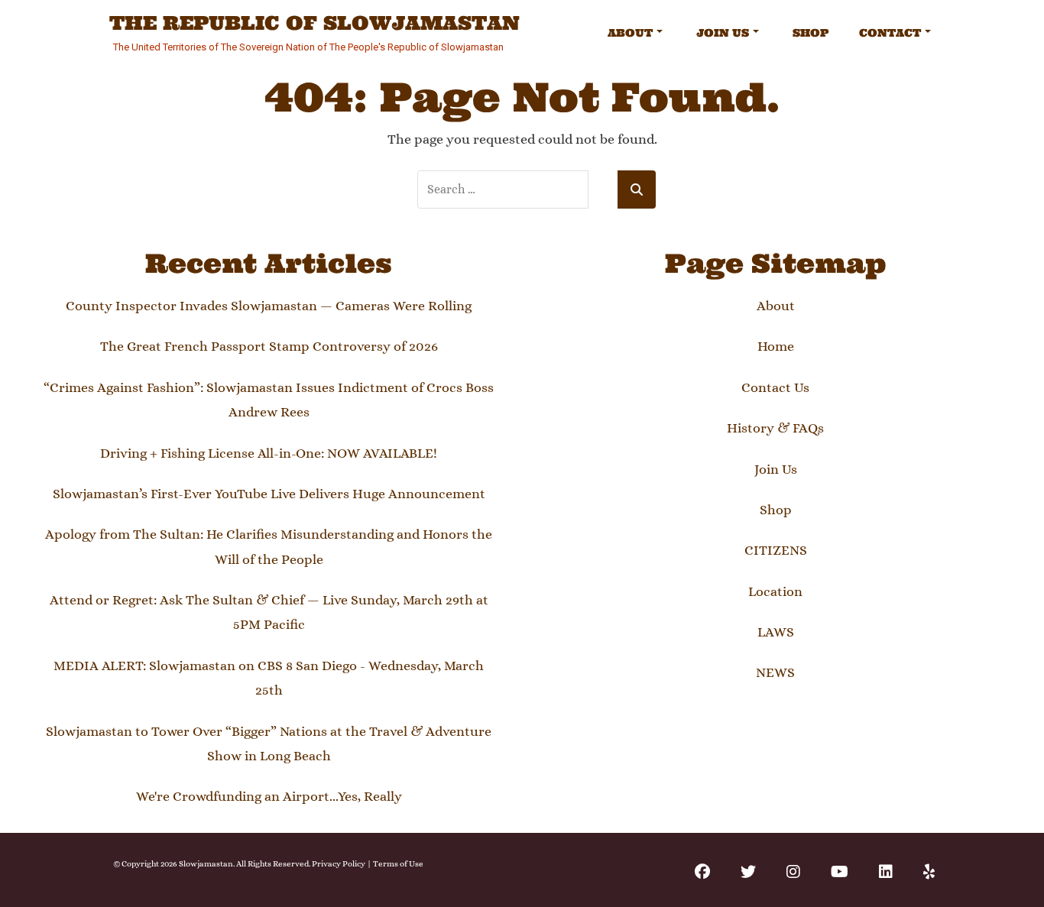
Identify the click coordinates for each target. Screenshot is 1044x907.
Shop (810, 33)
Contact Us (775, 387)
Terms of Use (398, 864)
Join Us (722, 33)
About (630, 33)
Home (775, 346)
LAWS (775, 632)
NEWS (775, 672)
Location (775, 591)
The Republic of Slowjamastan (314, 23)
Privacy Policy (338, 864)
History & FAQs (775, 428)
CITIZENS (775, 550)
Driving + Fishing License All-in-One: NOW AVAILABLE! (268, 453)
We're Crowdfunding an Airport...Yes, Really (269, 796)
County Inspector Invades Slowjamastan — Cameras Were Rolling (269, 305)
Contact (890, 33)
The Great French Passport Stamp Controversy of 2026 (269, 346)
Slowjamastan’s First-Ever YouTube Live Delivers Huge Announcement (269, 493)
